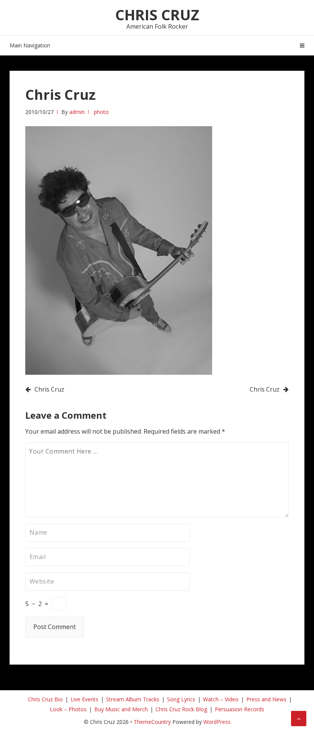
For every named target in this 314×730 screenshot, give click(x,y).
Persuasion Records (239, 709)
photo (101, 111)
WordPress (217, 721)
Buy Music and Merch (121, 709)
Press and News (266, 699)
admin (77, 111)
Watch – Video (221, 699)
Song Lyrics (181, 699)
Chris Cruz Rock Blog (181, 709)
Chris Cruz (157, 14)
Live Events (84, 699)
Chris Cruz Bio (45, 699)
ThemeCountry (152, 721)
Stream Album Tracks (132, 699)
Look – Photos (68, 709)
